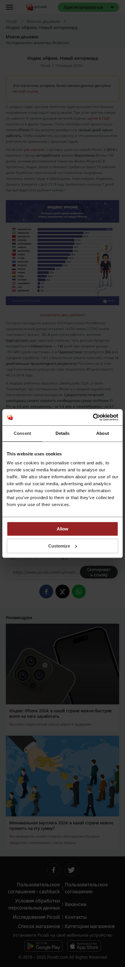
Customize (59, 545)
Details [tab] (63, 433)
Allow (62, 528)
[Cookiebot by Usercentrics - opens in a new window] (92, 417)
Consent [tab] (22, 433)
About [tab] (102, 433)
